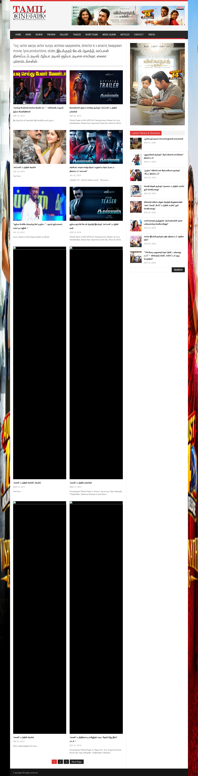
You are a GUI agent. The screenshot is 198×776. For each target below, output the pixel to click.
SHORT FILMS (91, 34)
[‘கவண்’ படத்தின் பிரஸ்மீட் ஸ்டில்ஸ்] (39, 363)
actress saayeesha (67, 45)
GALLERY (64, 34)
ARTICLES (124, 34)
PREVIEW (51, 34)
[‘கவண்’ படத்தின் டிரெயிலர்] (96, 363)
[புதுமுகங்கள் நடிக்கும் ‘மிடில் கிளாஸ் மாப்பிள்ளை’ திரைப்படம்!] (136, 159)
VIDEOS (151, 34)
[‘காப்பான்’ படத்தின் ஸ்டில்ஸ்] (39, 147)
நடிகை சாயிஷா (83, 56)
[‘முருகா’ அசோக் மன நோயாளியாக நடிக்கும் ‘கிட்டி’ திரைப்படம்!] (136, 175)
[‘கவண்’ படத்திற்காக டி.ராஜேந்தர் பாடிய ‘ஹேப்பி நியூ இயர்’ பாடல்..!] (96, 617)
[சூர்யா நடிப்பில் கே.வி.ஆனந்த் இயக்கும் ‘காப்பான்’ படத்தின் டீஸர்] (96, 204)
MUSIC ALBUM (109, 34)
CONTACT (139, 34)
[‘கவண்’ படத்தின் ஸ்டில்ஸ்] (39, 617)
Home (18, 34)
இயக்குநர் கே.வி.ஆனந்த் (76, 51)
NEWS (28, 34)
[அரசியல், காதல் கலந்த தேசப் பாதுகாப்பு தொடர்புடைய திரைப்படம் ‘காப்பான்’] (96, 147)
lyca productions (34, 51)
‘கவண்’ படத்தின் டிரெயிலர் (81, 483)
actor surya (45, 45)
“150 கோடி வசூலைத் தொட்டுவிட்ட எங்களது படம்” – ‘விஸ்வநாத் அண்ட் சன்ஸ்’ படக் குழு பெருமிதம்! (162, 255)
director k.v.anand (94, 45)
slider (51, 51)
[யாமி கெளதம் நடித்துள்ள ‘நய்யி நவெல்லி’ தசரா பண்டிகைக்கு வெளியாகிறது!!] (136, 225)
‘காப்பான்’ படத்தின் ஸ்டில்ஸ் (24, 167)
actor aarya (28, 45)
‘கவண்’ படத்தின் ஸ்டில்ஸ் (23, 737)
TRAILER (77, 34)
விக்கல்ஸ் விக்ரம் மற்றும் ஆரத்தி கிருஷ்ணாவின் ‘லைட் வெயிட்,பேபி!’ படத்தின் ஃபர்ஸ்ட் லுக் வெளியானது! (163, 205)
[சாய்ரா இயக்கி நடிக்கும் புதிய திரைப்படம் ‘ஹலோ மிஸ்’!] (136, 241)
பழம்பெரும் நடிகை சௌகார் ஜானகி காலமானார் (163, 139)
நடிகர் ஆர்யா (40, 56)
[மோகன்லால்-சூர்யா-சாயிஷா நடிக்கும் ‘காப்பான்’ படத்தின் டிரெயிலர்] (96, 87)
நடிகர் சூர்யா (61, 56)
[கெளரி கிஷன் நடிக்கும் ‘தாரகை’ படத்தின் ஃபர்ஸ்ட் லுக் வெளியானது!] (136, 191)
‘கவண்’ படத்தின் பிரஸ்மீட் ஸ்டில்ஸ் (27, 483)
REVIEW (39, 34)
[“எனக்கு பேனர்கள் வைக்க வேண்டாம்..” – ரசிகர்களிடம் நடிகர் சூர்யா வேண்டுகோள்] (39, 87)
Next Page (77, 761)
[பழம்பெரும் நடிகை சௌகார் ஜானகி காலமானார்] (136, 143)
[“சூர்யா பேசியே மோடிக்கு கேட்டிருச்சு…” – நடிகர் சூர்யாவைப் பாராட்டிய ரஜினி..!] (39, 204)
